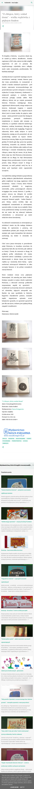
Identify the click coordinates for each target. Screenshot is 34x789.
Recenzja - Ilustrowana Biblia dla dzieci (11, 550)
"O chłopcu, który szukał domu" (12, 401)
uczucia (25, 440)
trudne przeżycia (16, 440)
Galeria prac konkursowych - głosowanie (12, 670)
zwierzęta (5, 443)
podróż (29, 438)
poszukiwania (6, 440)
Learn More (14, 787)
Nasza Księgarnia (18, 409)
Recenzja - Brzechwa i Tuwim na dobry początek (14, 610)
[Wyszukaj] (32, 3)
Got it (22, 787)
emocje (5, 438)
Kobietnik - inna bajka (11, 2)
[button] (3, 26)
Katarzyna (11, 438)
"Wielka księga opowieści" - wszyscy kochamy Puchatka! (16, 521)
